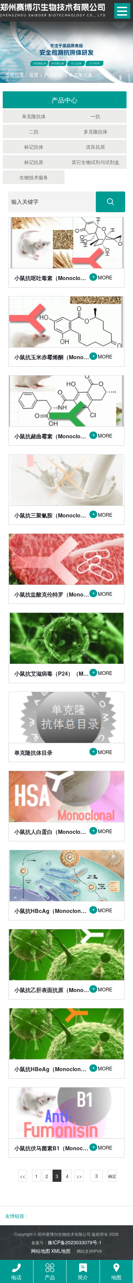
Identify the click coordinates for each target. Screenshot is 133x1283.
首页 (34, 74)
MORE (102, 277)
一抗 (95, 116)
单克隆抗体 (80, 74)
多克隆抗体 (95, 131)
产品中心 (53, 74)
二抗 (34, 131)
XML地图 (61, 1250)
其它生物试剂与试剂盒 (95, 162)
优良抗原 (95, 146)
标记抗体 (33, 146)
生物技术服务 (33, 177)
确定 (112, 1176)
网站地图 (40, 1250)
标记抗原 (33, 162)
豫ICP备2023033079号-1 (75, 1242)
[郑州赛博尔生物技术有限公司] (52, 9)
